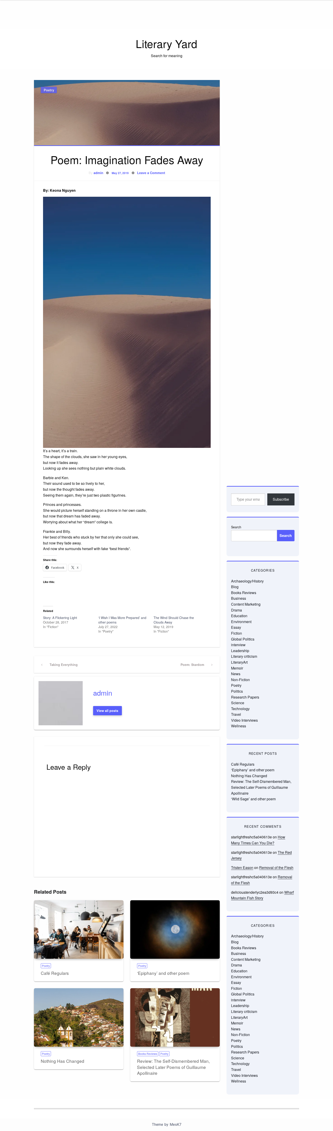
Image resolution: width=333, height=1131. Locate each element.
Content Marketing (246, 604)
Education (239, 615)
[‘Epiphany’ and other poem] (175, 929)
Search (236, 527)
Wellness (238, 725)
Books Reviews (147, 1054)
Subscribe (281, 499)
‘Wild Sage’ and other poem (253, 798)
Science (237, 702)
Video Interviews (244, 720)
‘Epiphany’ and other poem (163, 973)
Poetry (49, 90)
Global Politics (242, 639)
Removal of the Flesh (276, 867)
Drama (236, 610)
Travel (236, 714)
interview (238, 644)
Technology (240, 708)
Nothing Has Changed (62, 1061)
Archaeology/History (247, 581)
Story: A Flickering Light (60, 617)
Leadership (240, 650)
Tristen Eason (242, 867)
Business (238, 598)
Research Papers (245, 697)
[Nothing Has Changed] (78, 1017)
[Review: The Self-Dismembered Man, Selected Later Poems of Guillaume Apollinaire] (175, 1017)
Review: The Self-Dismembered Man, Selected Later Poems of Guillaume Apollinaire (173, 1067)
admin (98, 172)
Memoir (237, 668)
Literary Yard (166, 43)
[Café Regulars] (78, 929)
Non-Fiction (240, 679)
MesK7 (175, 1124)
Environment (241, 621)
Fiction (236, 633)
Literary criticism (244, 656)
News (235, 673)
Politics (237, 691)
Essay (236, 627)
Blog (235, 586)
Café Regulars (55, 973)
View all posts (107, 710)
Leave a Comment (151, 172)
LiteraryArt (239, 662)
